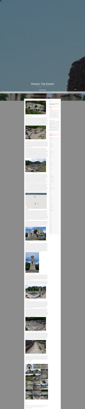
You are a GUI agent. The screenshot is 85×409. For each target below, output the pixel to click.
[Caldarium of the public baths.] (36, 391)
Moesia (50, 201)
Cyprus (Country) (51, 163)
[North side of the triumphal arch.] (36, 371)
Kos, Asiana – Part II (53, 127)
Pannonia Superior (52, 210)
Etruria (50, 171)
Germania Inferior (52, 180)
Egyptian (51, 168)
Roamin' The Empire (42, 83)
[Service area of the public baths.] (29, 391)
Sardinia (51, 218)
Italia (50, 192)
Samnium (51, 217)
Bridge (50, 155)
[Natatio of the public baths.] (36, 396)
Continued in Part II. (27, 402)
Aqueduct (51, 147)
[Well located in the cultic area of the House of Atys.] (44, 381)
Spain (50, 222)
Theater (50, 226)
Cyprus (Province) (52, 164)
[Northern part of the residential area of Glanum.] (36, 376)
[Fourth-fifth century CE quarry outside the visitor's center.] (44, 371)
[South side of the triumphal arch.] (29, 371)
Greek (50, 185)
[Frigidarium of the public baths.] (29, 396)
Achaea (50, 139)
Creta (50, 160)
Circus (50, 159)
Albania (50, 142)
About (40, 92)
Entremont (45, 154)
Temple (50, 225)
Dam (50, 167)
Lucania (50, 196)
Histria (50, 189)
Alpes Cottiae (51, 143)
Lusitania (51, 197)
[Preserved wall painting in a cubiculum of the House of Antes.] (44, 376)
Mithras (50, 200)
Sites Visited (37, 92)
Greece (50, 184)
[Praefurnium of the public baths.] (44, 386)
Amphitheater (51, 146)
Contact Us (42, 92)
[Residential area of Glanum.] (29, 376)
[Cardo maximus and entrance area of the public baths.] (44, 396)
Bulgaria (51, 156)
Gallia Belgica (51, 175)
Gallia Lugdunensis (52, 176)
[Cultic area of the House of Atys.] (29, 386)
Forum (50, 172)
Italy (50, 193)
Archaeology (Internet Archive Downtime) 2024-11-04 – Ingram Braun (54, 129)
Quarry (50, 214)
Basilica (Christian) (52, 151)
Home (34, 92)
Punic (50, 213)
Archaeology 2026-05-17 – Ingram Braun (54, 122)
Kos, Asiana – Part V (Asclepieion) (55, 124)
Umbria (50, 230)
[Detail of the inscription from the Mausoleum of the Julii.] (29, 366)
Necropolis (51, 205)
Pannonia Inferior (52, 209)
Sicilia (50, 221)
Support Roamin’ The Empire (47, 92)
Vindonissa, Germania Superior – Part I (54, 115)
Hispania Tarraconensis (52, 188)
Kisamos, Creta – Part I (52, 111)
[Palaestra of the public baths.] (44, 391)
